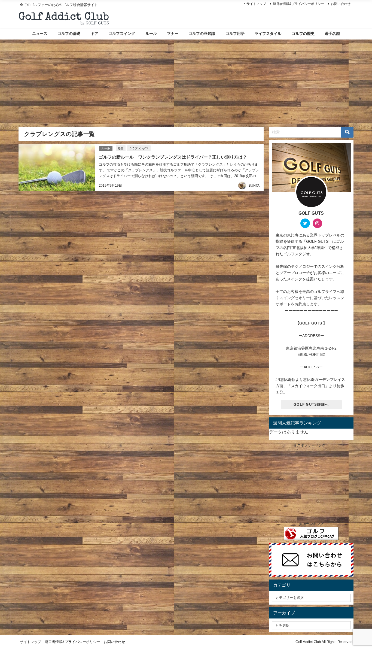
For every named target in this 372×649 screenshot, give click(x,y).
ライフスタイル (268, 33)
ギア (94, 33)
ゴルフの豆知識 (201, 33)
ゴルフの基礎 (68, 33)
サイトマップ (256, 3)
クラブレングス (138, 148)
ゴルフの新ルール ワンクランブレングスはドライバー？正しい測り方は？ (173, 157)
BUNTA (254, 185)
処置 (120, 148)
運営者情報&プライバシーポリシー (298, 3)
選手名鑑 (332, 33)
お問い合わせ (340, 3)
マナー (172, 33)
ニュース (39, 33)
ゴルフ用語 (235, 33)
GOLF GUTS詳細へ (311, 404)
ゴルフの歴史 (303, 33)
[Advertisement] (186, 80)
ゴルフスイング (121, 33)
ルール (151, 33)
